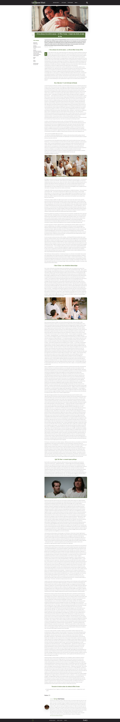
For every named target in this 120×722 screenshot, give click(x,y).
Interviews (70, 2)
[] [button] (49, 695)
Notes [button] (46, 695)
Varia (76, 2)
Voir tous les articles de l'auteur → (57, 715)
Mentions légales (52, 720)
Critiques (64, 2)
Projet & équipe (59, 720)
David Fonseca (51, 46)
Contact (65, 720)
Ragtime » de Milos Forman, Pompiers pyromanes (66, 689)
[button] (66, 237)
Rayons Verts (56, 2)
